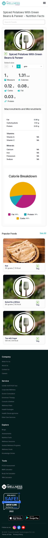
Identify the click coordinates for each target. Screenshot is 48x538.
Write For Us (6, 361)
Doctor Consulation (8, 394)
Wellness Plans (7, 405)
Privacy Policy (18, 534)
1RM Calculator (7, 477)
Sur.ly (15, 507)
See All (43, 233)
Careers (4, 373)
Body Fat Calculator (8, 473)
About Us (5, 365)
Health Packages (8, 409)
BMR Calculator (7, 469)
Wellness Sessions (8, 441)
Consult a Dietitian (8, 401)
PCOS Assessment (8, 465)
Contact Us (5, 369)
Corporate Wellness (8, 390)
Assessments (6, 433)
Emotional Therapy (8, 397)
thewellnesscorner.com (11, 502)
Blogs (4, 429)
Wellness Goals (7, 449)
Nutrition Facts (7, 437)
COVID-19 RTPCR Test (9, 386)
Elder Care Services (8, 417)
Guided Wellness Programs (11, 445)
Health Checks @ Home (10, 413)
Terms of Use (6, 534)
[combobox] (33, 66)
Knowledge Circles (8, 453)
